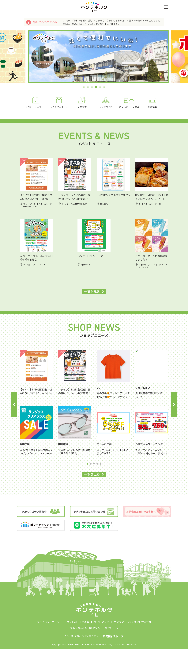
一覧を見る (92, 291)
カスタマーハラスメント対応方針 (132, 622)
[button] (4, 59)
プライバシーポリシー (49, 622)
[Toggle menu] (166, 7)
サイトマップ (101, 622)
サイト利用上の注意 (78, 622)
